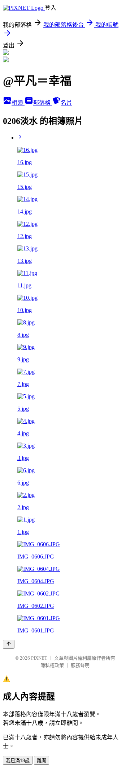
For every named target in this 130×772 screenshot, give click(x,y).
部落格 (42, 103)
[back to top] (8, 644)
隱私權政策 (52, 665)
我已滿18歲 (18, 760)
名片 (66, 103)
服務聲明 (80, 665)
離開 (41, 760)
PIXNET (39, 658)
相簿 (18, 103)
